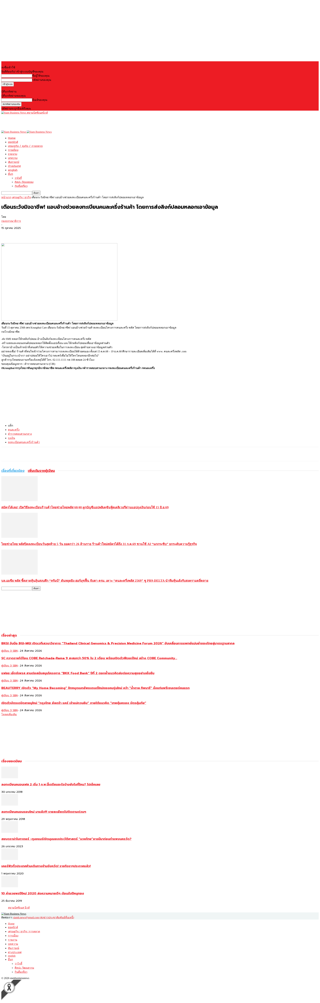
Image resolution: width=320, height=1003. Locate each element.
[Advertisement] (62, 122)
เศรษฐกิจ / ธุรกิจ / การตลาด (25, 146)
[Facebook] (6, 233)
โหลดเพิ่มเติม (9, 714)
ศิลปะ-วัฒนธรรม (24, 182)
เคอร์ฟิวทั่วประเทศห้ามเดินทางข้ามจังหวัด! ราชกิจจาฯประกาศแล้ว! (46, 866)
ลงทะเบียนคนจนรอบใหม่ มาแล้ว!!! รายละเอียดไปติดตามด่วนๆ (43, 811)
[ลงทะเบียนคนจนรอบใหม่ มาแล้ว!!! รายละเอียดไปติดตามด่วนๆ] (9, 804)
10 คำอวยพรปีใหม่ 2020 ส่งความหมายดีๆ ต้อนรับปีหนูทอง (42, 893)
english (13, 170)
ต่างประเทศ (14, 166)
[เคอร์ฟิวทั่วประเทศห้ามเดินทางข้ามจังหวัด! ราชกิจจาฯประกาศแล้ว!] (9, 859)
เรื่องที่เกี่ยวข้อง (12, 470)
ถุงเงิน (11, 438)
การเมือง (13, 150)
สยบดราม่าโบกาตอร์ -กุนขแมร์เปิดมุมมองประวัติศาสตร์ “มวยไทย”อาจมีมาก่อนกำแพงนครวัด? (66, 839)
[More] (31, 233)
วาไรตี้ (18, 178)
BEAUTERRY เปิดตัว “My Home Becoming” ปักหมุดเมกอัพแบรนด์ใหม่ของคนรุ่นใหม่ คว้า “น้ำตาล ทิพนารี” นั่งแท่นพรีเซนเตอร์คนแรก (95, 688)
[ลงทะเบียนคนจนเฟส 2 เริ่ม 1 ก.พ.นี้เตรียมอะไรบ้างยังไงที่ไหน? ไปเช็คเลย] (9, 777)
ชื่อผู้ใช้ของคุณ (41, 75)
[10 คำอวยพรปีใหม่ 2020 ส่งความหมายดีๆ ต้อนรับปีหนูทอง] (9, 886)
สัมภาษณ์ (13, 162)
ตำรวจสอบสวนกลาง (20, 433)
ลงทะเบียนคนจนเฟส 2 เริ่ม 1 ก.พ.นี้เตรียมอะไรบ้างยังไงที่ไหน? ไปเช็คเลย (50, 784)
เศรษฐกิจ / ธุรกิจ (21, 197)
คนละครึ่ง (14, 429)
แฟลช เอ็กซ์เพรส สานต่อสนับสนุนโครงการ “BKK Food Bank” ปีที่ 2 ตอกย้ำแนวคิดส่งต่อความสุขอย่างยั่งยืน (77, 673)
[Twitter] (18, 233)
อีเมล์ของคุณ (39, 99)
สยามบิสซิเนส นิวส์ (19, 907)
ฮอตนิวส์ (13, 142)
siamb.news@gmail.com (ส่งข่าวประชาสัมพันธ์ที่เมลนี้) (43, 917)
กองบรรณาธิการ (11, 221)
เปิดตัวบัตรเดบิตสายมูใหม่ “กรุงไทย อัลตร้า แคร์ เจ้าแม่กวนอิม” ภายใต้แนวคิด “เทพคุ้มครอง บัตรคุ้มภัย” (73, 703)
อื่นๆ (10, 174)
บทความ (13, 158)
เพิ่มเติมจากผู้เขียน (41, 470)
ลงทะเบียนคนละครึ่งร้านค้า (24, 442)
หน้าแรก (6, 197)
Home (12, 138)
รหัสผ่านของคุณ (41, 79)
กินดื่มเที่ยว (21, 186)
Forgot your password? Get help (18, 87)
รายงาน (12, 154)
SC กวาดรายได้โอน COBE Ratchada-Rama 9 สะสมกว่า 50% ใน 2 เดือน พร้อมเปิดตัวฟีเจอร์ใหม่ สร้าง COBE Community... (89, 658)
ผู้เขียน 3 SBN (9, 651)
